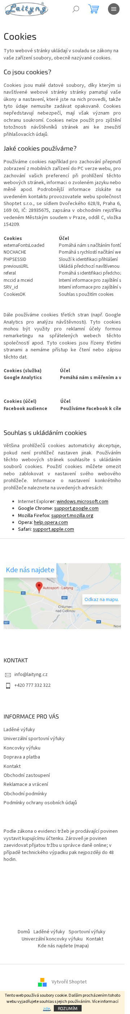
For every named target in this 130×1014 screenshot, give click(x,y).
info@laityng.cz (31, 674)
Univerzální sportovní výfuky (34, 738)
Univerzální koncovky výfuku (52, 939)
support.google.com (76, 508)
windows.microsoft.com (82, 501)
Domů (24, 931)
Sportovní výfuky (87, 931)
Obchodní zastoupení (27, 775)
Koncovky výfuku (22, 748)
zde (46, 1009)
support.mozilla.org (72, 515)
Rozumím (68, 1008)
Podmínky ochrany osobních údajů (40, 802)
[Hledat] (76, 9)
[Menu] (114, 9)
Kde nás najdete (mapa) (63, 945)
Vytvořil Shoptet (69, 982)
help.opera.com (51, 522)
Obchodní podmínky (25, 793)
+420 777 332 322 (32, 685)
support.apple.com (53, 529)
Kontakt (12, 766)
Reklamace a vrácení (26, 784)
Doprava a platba (22, 757)
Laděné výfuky (19, 729)
